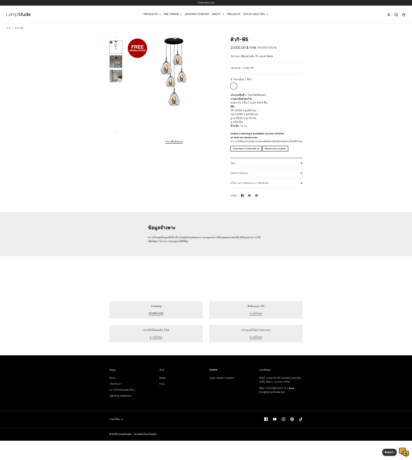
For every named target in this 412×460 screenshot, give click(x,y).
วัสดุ (232, 163)
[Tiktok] (300, 419)
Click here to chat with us (246, 148)
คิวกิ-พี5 (19, 28)
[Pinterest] (292, 419)
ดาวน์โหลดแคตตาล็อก (122, 390)
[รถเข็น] (403, 14)
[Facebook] (266, 419)
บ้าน (8, 28)
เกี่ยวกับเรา (115, 384)
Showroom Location (275, 148)
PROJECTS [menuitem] (233, 14)
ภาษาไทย (114, 419)
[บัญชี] (388, 14)
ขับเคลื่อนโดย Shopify (145, 434)
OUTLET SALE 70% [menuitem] (254, 14)
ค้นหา (112, 378)
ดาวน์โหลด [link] (256, 313)
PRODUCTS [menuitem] (151, 14)
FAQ (162, 384)
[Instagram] (283, 419)
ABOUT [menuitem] (216, 14)
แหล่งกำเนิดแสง (239, 173)
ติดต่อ (162, 378)
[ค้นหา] (396, 14)
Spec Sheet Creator (221, 378)
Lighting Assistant (120, 396)
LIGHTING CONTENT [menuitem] (197, 14)
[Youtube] (274, 419)
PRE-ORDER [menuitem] (171, 14)
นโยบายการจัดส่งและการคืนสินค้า (249, 183)
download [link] (156, 313)
